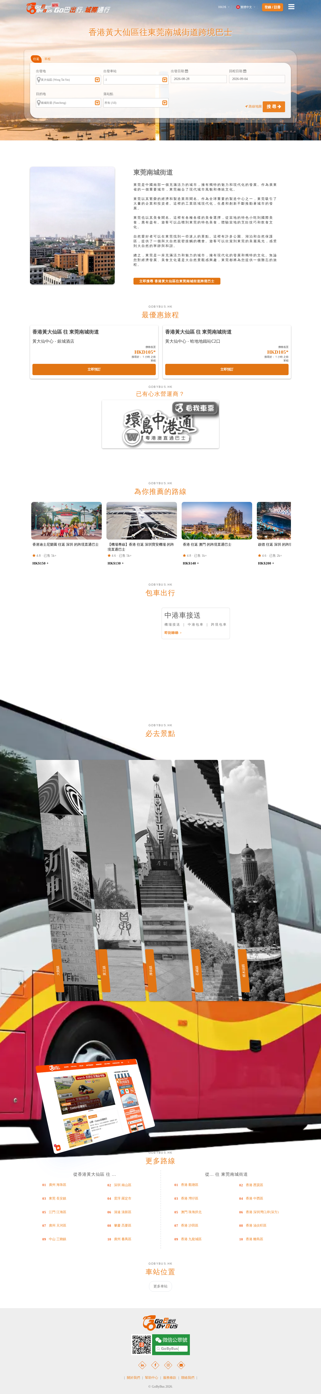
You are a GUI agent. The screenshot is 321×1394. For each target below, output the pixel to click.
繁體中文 (246, 7)
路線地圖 (255, 106)
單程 (47, 59)
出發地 (41, 71)
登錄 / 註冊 (273, 7)
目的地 (41, 94)
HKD (222, 7)
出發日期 (178, 71)
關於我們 (133, 1377)
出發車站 (110, 71)
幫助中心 (151, 1377)
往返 (36, 59)
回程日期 (236, 71)
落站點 (108, 94)
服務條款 (169, 1377)
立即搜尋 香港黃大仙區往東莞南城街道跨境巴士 (177, 281)
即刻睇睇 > (173, 633)
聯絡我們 (187, 1377)
